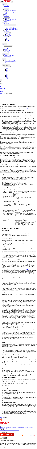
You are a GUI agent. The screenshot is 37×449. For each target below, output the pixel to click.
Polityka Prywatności (12, 425)
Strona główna (2, 93)
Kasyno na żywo (6, 30)
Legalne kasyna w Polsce (8, 35)
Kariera (3, 425)
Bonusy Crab (6, 49)
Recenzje (4, 4)
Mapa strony (29, 425)
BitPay (7, 75)
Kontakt (6, 425)
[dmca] (4, 438)
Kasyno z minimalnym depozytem (9, 25)
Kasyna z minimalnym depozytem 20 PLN (12, 28)
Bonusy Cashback (7, 50)
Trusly (7, 71)
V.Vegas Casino (6, 7)
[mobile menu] (2, 2)
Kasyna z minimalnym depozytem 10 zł (12, 27)
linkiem (25, 259)
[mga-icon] (17, 436)
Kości (7, 38)
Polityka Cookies (18, 425)
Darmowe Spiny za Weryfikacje (9, 55)
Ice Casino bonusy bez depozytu (11, 10)
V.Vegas (12, 430)
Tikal (6, 430)
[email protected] (25, 108)
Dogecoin (7, 74)
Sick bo (7, 39)
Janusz (10, 430)
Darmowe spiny (5, 54)
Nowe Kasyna (6, 23)
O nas (1, 425)
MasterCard (8, 70)
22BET (5, 21)
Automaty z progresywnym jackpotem (10, 61)
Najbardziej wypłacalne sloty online (9, 60)
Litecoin (7, 73)
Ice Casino (6, 9)
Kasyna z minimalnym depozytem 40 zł (12, 29)
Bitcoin (7, 72)
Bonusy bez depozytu (6, 427)
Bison (5, 11)
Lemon (1, 430)
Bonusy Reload (6, 51)
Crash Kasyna (8, 34)
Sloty (3, 59)
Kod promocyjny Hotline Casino (11, 19)
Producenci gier (6, 63)
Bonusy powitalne (7, 47)
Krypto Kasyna (7, 32)
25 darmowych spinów (7, 56)
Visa (7, 69)
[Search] (1, 80)
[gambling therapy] (25, 436)
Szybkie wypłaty (6, 78)
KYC (8, 425)
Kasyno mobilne (6, 31)
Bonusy (4, 44)
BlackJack (7, 40)
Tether (7, 77)
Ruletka (7, 41)
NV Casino (6, 15)
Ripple (7, 76)
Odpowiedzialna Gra (3, 428)
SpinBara (5, 14)
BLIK (7, 68)
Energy (4, 430)
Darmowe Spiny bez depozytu (19, 427)
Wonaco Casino (6, 16)
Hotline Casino (7, 18)
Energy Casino (6, 6)
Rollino (18, 430)
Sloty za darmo (6, 62)
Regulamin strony (24, 425)
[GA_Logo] (1, 438)
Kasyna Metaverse (9, 33)
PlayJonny (5, 13)
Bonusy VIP (6, 48)
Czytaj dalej (2, 417)
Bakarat (7, 37)
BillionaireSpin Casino (7, 20)
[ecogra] (31, 436)
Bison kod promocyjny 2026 (10, 12)
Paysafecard (8, 67)
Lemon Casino (6, 5)
